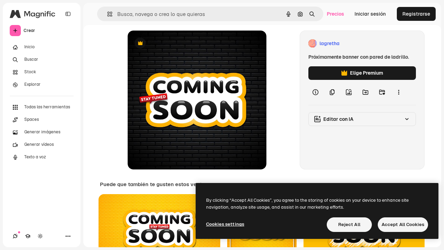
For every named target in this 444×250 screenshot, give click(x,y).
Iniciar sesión (370, 14)
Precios (335, 14)
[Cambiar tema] (40, 236)
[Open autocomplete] (107, 14)
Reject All (349, 224)
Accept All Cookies (403, 224)
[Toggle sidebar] (68, 13)
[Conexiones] (15, 236)
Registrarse (416, 14)
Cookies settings (225, 224)
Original (172, 43)
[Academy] (27, 236)
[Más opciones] (398, 92)
